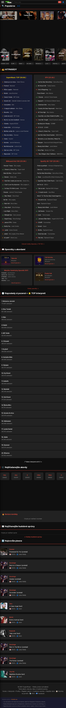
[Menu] (2, 2)
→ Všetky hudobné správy (33, 537)
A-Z (18, 6)
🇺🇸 (54, 56)
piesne (54, 63)
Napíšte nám (50, 691)
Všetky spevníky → (33, 288)
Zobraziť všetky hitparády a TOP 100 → (33, 244)
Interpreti (11, 691)
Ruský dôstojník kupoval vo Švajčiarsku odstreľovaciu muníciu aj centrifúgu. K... (24, 704)
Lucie (37, 63)
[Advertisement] (33, 33)
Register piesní (26, 691)
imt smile (19, 63)
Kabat (11, 63)
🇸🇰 (2, 56)
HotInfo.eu (14, 699)
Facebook (40, 693)
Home (4, 691)
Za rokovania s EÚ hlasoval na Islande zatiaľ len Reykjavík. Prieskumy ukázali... (24, 701)
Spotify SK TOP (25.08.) (49, 161)
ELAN (3, 63)
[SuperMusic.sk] (8, 2)
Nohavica (28, 63)
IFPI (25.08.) (50, 77)
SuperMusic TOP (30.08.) (16, 77)
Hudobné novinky (38, 691)
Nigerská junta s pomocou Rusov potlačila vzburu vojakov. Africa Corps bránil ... (24, 706)
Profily (18, 691)
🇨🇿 (6, 56)
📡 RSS (31, 693)
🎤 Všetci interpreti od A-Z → (33, 461)
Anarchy (45, 63)
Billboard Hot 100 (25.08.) (16, 161)
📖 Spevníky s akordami (13, 249)
